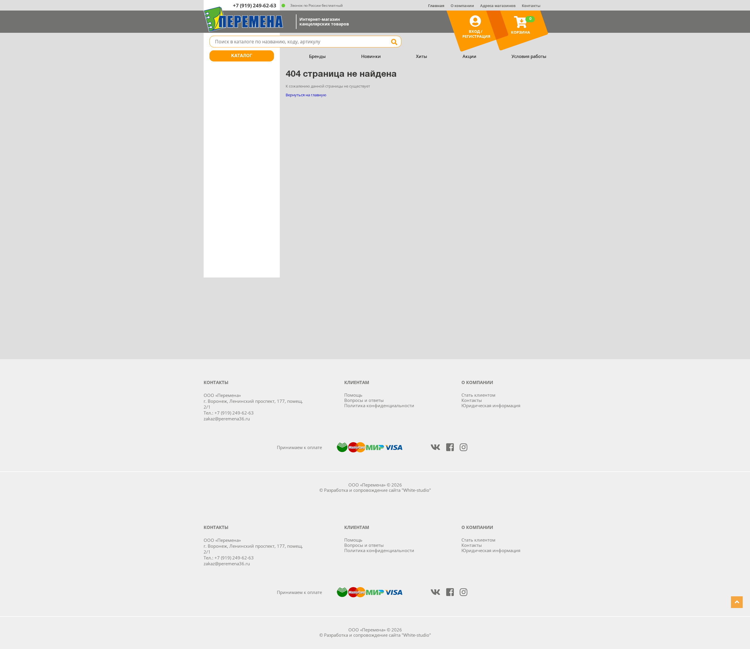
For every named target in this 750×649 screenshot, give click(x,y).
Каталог (241, 56)
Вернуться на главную (306, 94)
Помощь (353, 395)
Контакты (531, 5)
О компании (462, 5)
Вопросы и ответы (364, 400)
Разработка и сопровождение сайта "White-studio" (377, 490)
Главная (436, 5)
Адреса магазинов (498, 5)
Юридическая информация (490, 405)
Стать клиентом (478, 395)
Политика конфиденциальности (379, 405)
